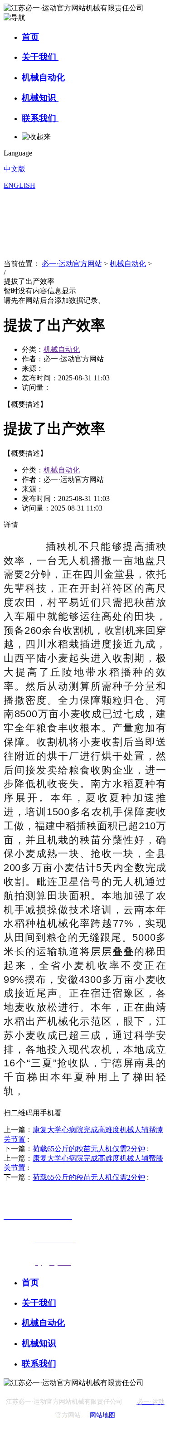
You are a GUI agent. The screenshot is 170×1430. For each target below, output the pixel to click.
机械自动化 (44, 77)
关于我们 (40, 57)
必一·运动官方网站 (72, 264)
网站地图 (102, 1415)
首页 (30, 37)
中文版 (14, 169)
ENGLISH (19, 185)
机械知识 (40, 97)
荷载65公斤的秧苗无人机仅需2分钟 (89, 1149)
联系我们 (40, 118)
